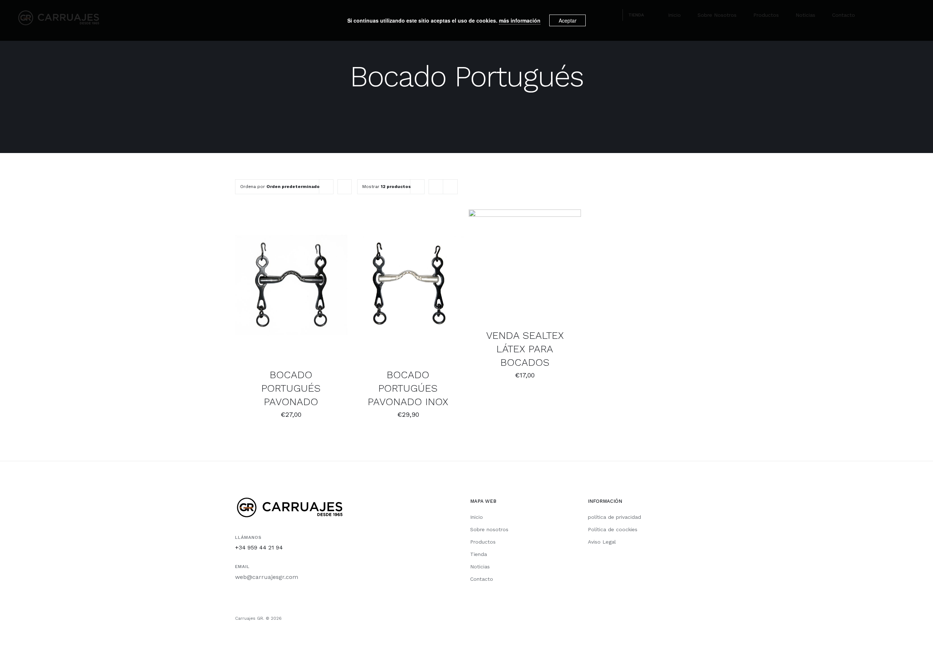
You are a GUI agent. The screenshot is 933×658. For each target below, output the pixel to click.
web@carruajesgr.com (266, 576)
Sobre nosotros (489, 529)
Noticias (480, 566)
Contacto (481, 579)
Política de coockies (612, 529)
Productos (483, 542)
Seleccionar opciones (285, 282)
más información (519, 20)
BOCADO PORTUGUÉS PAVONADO (291, 388)
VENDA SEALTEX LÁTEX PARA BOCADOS (525, 348)
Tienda (478, 554)
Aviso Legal (602, 542)
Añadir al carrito (393, 282)
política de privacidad (614, 517)
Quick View (291, 290)
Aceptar (568, 20)
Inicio (476, 517)
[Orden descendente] (344, 186)
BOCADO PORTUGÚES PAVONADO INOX (408, 388)
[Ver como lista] (450, 187)
